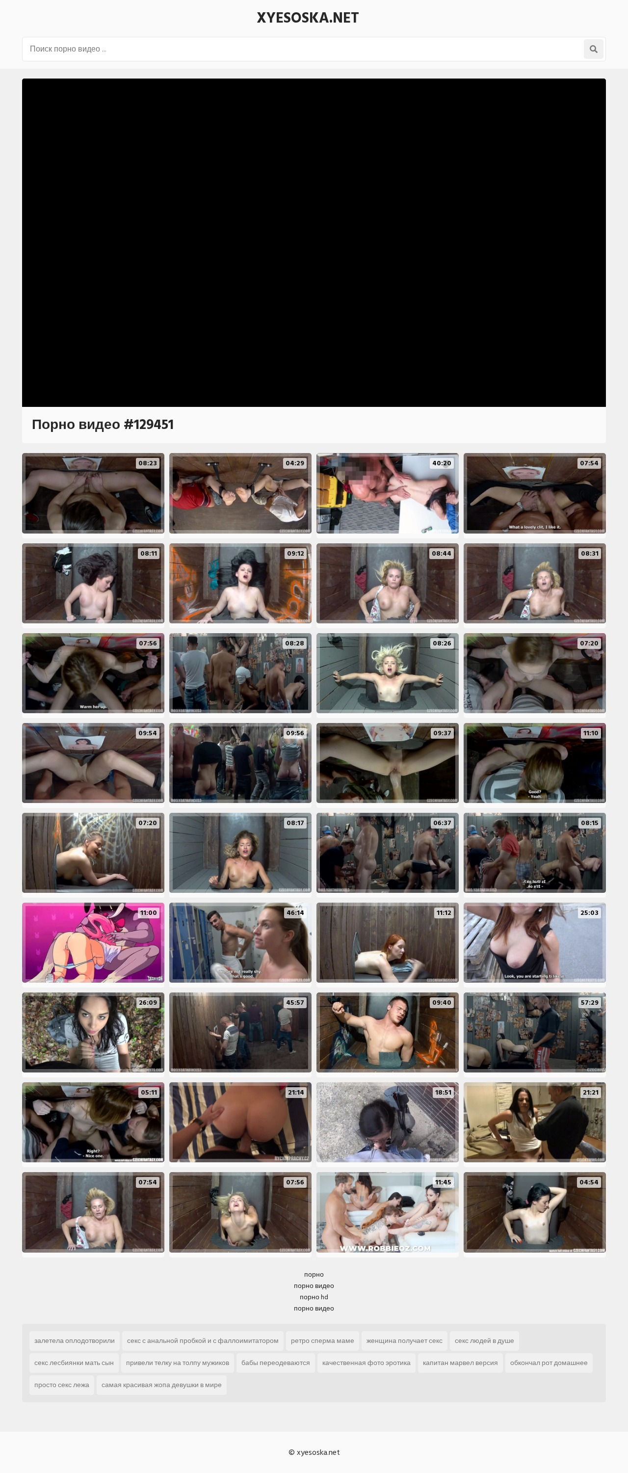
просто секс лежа (61, 1385)
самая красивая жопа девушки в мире (162, 1385)
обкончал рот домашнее (549, 1362)
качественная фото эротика (366, 1362)
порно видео (314, 1285)
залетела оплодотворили (74, 1340)
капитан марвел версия (460, 1362)
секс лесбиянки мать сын (74, 1362)
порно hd (314, 1297)
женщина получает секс (404, 1340)
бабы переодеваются (275, 1362)
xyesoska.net (308, 18)
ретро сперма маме (322, 1340)
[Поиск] (593, 49)
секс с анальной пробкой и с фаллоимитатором (203, 1340)
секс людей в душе (484, 1340)
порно (314, 1274)
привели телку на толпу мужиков (177, 1362)
